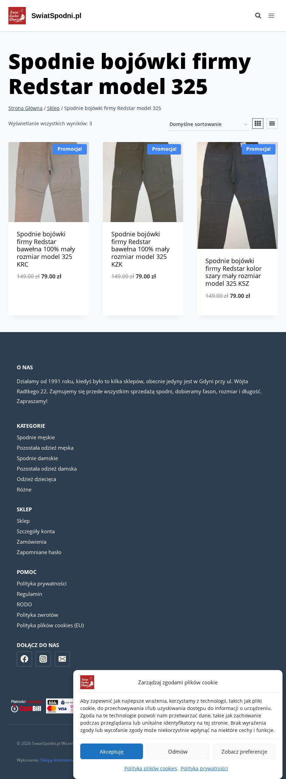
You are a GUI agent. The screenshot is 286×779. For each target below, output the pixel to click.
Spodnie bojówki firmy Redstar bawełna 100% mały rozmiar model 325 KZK (140, 249)
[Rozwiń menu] (271, 15)
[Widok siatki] (257, 123)
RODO (24, 604)
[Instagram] (43, 659)
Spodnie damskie (37, 458)
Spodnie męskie (36, 437)
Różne (24, 489)
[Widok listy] (272, 123)
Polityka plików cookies (151, 768)
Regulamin (29, 593)
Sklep (23, 520)
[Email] (62, 659)
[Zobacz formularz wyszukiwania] (254, 16)
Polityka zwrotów (37, 614)
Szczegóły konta (36, 531)
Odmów (178, 751)
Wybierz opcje (48, 299)
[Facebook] (24, 659)
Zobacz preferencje (244, 751)
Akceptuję (111, 751)
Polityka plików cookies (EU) (50, 625)
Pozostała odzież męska (45, 447)
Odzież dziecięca (36, 478)
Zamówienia (31, 541)
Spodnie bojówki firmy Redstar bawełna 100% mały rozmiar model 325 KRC (46, 249)
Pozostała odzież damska (47, 468)
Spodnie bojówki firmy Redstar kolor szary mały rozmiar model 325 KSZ (233, 272)
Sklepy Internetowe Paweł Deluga (72, 760)
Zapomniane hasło (39, 552)
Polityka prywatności (204, 768)
